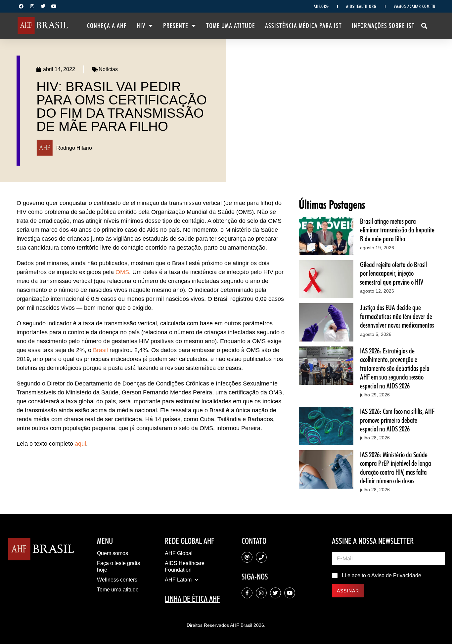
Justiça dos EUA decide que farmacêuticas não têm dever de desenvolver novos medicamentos (397, 316)
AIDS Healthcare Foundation (184, 566)
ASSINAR (348, 590)
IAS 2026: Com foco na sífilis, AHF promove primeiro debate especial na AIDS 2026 (397, 420)
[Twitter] (43, 6)
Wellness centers (117, 580)
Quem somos (112, 553)
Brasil (100, 350)
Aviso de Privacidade (396, 575)
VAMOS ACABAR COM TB (414, 6)
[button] (424, 25)
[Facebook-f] (247, 592)
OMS (122, 272)
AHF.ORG (321, 6)
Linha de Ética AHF (192, 599)
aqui (80, 443)
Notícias (108, 69)
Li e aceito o (381, 575)
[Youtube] (54, 6)
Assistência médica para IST (303, 26)
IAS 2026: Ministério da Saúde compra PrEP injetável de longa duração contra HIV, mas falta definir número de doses (395, 467)
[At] (247, 557)
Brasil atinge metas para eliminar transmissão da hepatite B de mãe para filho (397, 230)
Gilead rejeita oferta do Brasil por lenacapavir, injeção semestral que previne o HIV (393, 273)
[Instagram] (32, 6)
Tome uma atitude (230, 26)
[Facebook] (21, 6)
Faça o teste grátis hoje (118, 566)
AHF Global (179, 553)
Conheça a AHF (107, 26)
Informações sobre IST (383, 26)
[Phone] (261, 557)
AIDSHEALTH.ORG (361, 6)
